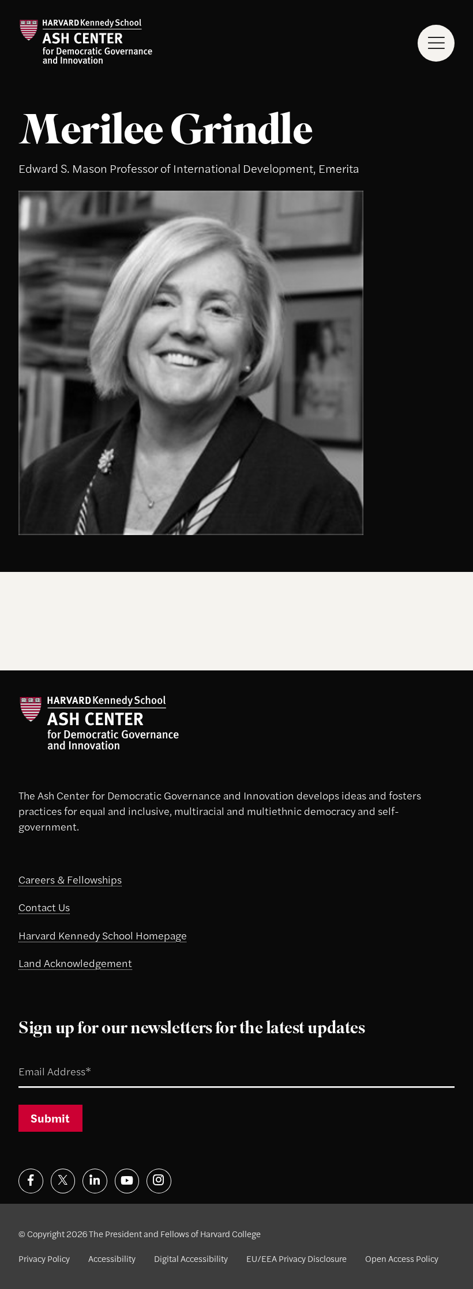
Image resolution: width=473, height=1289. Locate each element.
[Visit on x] (63, 1181)
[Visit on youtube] (127, 1181)
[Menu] (436, 43)
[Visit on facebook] (30, 1181)
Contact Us (44, 907)
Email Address (39, 1056)
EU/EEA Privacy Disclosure (296, 1258)
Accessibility (112, 1258)
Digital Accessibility (191, 1258)
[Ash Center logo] (85, 41)
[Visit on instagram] (159, 1181)
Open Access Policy (401, 1258)
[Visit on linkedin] (94, 1181)
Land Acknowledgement (75, 963)
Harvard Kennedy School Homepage (102, 935)
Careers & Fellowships (70, 879)
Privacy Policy (44, 1258)
